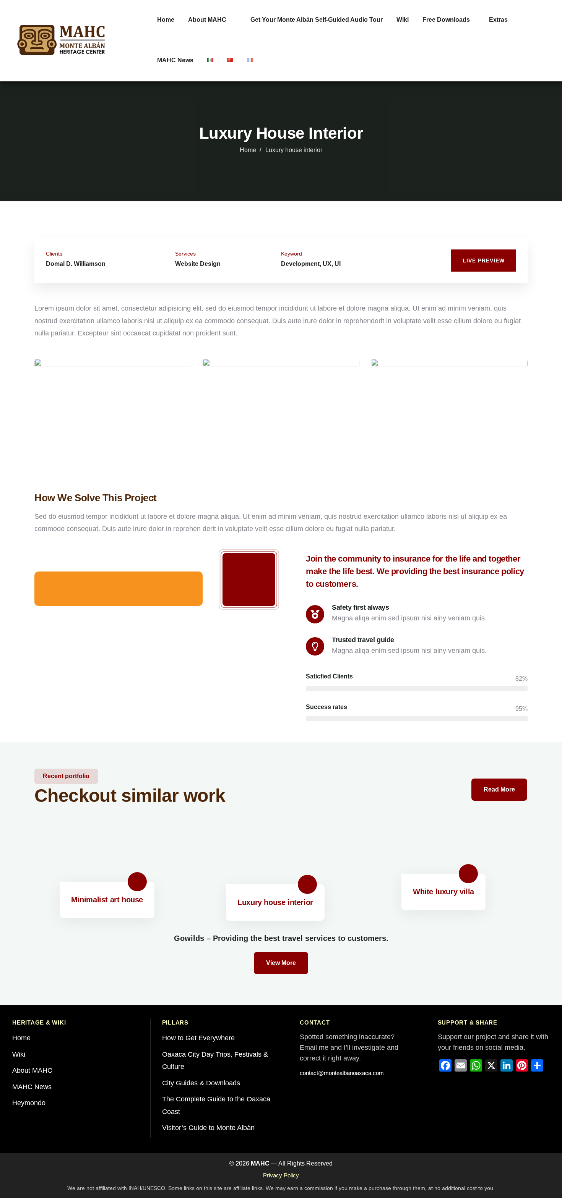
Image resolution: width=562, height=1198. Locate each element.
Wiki (18, 1054)
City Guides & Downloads (201, 1083)
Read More (499, 789)
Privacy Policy (281, 1175)
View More (281, 963)
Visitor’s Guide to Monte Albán (208, 1128)
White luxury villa (443, 891)
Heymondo (28, 1103)
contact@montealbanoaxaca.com (342, 1073)
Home (248, 150)
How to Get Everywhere (198, 1038)
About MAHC (32, 1070)
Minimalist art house (107, 899)
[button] (538, 250)
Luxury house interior (275, 902)
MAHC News (32, 1087)
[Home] (61, 40)
